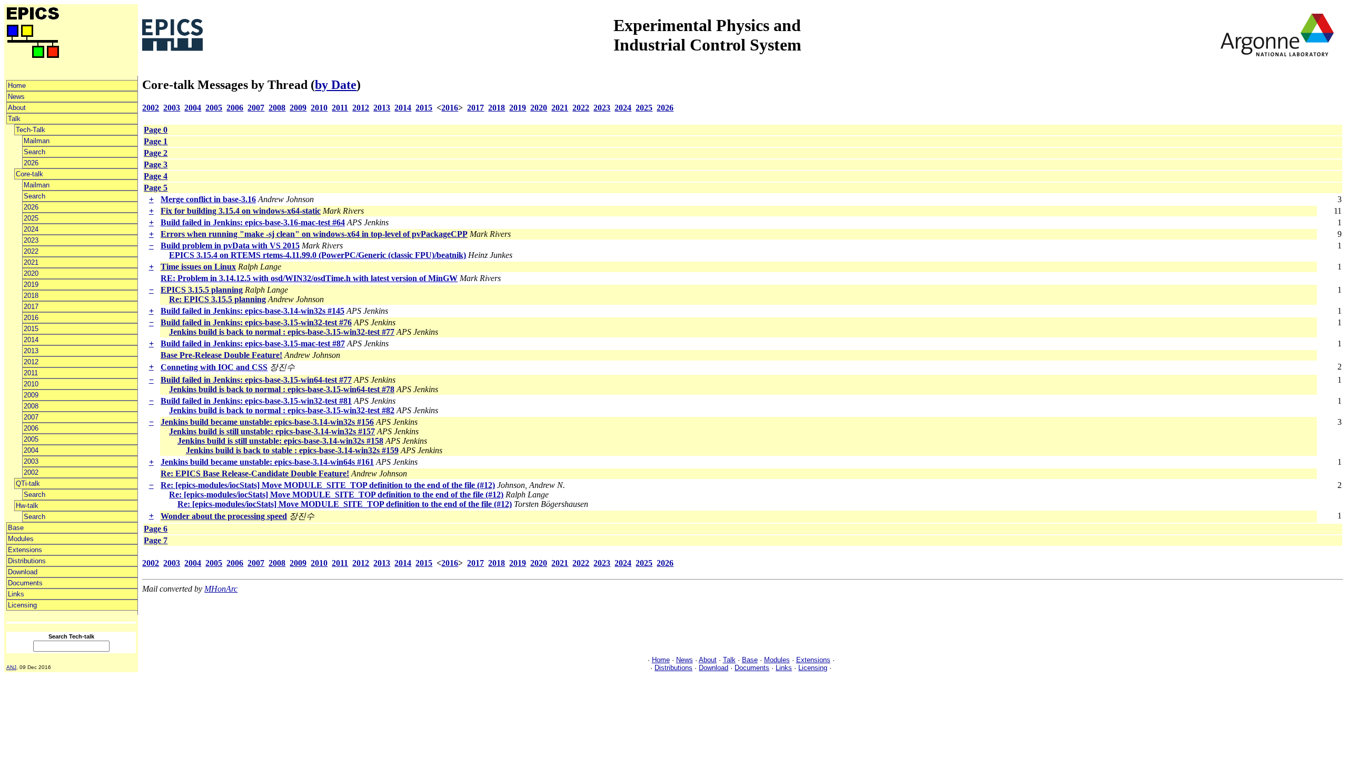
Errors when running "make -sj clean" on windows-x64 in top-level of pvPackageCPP (314, 234)
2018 (31, 296)
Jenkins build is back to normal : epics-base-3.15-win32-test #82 (281, 410)
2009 (31, 395)
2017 (31, 307)
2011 (31, 373)
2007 (31, 417)
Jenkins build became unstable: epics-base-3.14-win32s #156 (267, 421)
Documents (25, 583)
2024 (31, 229)
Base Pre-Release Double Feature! (221, 355)
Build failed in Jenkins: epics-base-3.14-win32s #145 (252, 310)
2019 (31, 284)
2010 (31, 384)
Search (34, 152)
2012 (31, 362)
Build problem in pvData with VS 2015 (230, 245)
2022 (31, 251)
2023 (31, 240)
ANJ (11, 667)
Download (22, 572)
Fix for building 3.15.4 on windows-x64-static (241, 210)
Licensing (22, 605)
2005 (31, 439)
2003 (31, 461)
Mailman (36, 141)
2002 (31, 472)
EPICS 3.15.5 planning (202, 289)
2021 (31, 262)
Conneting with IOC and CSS (214, 367)
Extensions (25, 550)
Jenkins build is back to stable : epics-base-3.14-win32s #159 (292, 450)
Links (16, 594)
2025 (31, 218)
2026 (31, 163)
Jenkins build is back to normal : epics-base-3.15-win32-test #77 (281, 331)
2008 (31, 406)
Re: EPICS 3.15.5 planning (217, 299)
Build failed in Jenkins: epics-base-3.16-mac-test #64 (253, 222)
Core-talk (29, 174)
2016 (31, 318)
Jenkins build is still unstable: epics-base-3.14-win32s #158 (280, 440)
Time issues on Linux (198, 266)
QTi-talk (28, 483)
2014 (31, 340)
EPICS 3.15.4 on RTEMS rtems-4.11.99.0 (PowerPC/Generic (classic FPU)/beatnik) (317, 255)
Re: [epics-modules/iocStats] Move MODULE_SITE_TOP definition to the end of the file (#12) (328, 485)
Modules (21, 539)
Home (17, 85)
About (17, 108)
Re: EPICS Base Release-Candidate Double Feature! (255, 473)
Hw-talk (27, 506)
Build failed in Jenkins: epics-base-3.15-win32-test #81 (256, 400)
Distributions (27, 561)
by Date (335, 85)
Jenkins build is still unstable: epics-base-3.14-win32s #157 (272, 431)
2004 (31, 450)
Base (16, 528)
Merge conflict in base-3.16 (208, 199)
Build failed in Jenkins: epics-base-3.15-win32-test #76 (256, 322)
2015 (31, 329)
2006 (31, 428)
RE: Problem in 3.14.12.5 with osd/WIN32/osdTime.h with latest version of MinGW (309, 278)
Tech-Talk (30, 130)
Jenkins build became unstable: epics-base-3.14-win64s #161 (267, 461)
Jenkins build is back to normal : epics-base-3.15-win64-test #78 (281, 389)
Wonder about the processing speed (224, 516)
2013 (31, 351)
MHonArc (220, 588)
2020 (31, 273)
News (16, 97)
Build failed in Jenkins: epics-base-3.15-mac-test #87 (253, 343)
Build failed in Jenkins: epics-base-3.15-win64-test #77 (256, 379)
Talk (14, 119)
